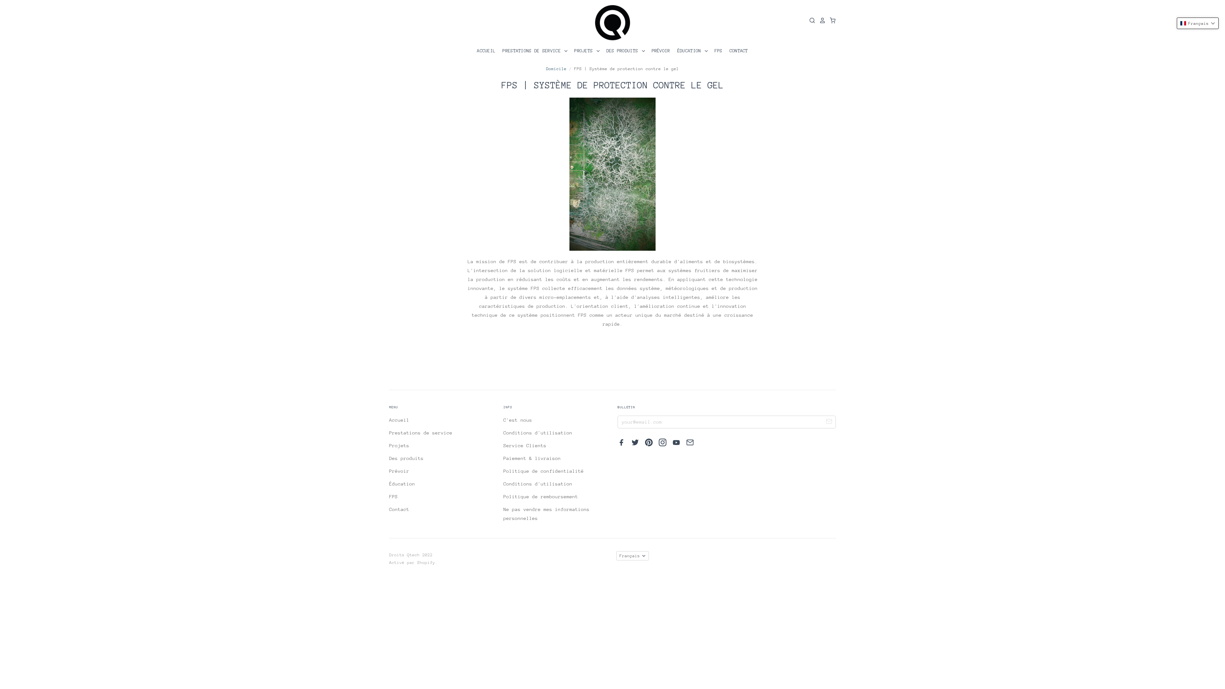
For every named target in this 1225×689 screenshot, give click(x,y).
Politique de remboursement (540, 496)
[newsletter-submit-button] (829, 422)
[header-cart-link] (831, 20)
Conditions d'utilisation (537, 432)
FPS (719, 50)
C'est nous (517, 420)
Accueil (486, 50)
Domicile (556, 68)
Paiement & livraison (532, 458)
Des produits (623, 50)
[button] (1197, 23)
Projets (584, 50)
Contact (739, 50)
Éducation (690, 50)
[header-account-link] (820, 20)
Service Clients (524, 445)
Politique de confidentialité (543, 471)
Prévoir (661, 50)
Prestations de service (532, 50)
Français (630, 555)
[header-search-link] (810, 20)
